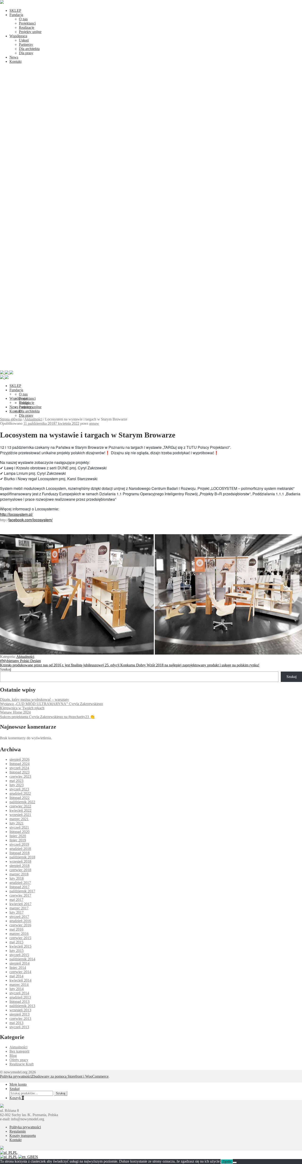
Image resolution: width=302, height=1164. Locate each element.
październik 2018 (22, 857)
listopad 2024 (19, 764)
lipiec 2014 (17, 968)
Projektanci (27, 23)
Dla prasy (26, 53)
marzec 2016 (19, 934)
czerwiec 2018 (20, 870)
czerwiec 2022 (20, 806)
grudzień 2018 (20, 849)
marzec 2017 (19, 908)
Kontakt (15, 61)
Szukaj (5, 669)
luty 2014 (16, 989)
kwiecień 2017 (20, 904)
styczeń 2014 (19, 993)
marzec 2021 (19, 819)
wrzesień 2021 (20, 815)
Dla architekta (29, 49)
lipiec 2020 (17, 836)
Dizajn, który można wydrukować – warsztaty (34, 700)
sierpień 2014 (19, 963)
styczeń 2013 (19, 1027)
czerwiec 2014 (20, 972)
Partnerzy (26, 44)
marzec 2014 (19, 985)
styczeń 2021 (19, 827)
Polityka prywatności (15, 1076)
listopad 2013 (19, 1002)
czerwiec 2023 (20, 776)
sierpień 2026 (19, 759)
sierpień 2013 (19, 1014)
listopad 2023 (19, 772)
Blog (13, 1056)
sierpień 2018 (19, 866)
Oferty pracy (18, 1060)
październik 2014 (22, 959)
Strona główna (11, 419)
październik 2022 (22, 802)
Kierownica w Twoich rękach (22, 708)
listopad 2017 (19, 887)
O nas (23, 19)
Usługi (24, 40)
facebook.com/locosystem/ (30, 519)
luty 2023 (16, 785)
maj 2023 (16, 781)
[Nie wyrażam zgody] (235, 1162)
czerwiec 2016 (20, 925)
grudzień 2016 (20, 921)
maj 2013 (16, 1023)
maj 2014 (16, 976)
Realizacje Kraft (21, 1064)
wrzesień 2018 (20, 861)
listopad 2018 (19, 853)
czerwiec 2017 (20, 895)
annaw (94, 423)
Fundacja (16, 15)
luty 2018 (16, 878)
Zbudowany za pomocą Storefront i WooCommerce (70, 1076)
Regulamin (17, 1131)
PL (15, 1153)
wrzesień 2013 (20, 1010)
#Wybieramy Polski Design (20, 661)
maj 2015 (16, 942)
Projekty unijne (30, 32)
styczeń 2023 (19, 789)
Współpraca (18, 36)
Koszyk (16, 1098)
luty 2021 (16, 823)
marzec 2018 (19, 874)
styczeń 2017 (19, 917)
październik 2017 (22, 891)
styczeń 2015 (19, 955)
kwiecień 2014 (20, 980)
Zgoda (226, 1161)
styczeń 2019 (19, 844)
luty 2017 (16, 912)
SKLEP (15, 10)
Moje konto (18, 1084)
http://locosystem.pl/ (16, 514)
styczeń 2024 (19, 768)
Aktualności (33, 419)
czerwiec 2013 (20, 1019)
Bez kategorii (19, 1051)
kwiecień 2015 (20, 946)
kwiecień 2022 (20, 810)
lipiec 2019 (17, 840)
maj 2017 (16, 900)
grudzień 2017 (20, 883)
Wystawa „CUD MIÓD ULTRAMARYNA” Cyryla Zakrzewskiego (51, 704)
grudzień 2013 (20, 997)
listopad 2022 (19, 798)
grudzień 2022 (20, 793)
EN (35, 1157)
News (13, 57)
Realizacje (26, 27)
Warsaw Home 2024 (15, 712)
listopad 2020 (19, 832)
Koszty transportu (22, 1136)
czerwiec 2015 (20, 938)
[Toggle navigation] (151, 368)
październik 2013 (22, 1006)
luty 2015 (16, 951)
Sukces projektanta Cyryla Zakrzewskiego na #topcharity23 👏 (47, 717)
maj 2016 (16, 929)
